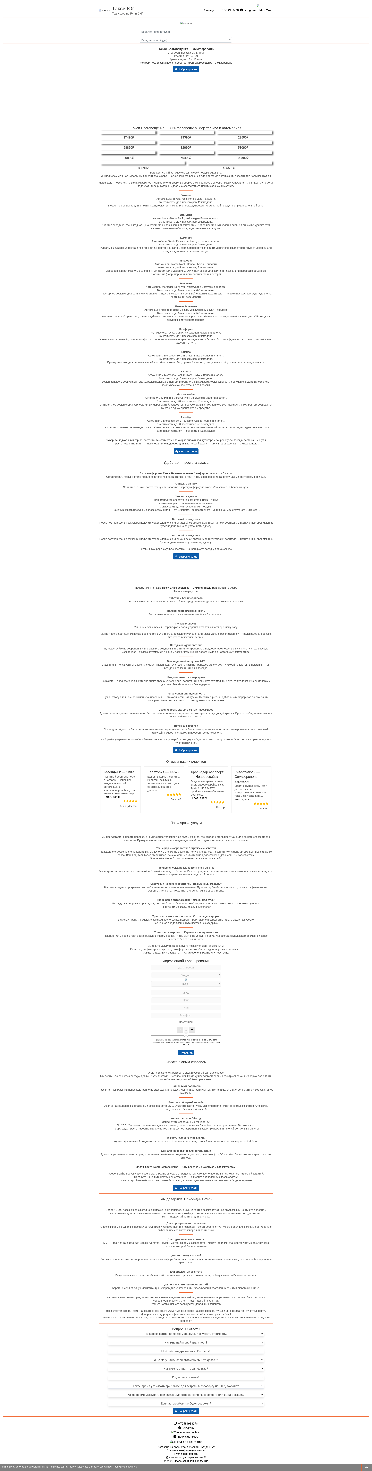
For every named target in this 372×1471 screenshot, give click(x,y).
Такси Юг (123, 8)
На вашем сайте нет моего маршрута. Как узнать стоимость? (186, 1333)
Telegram (249, 10)
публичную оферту (170, 1042)
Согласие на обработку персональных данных (186, 1447)
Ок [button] (366, 1467)
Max (268, 10)
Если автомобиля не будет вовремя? (186, 1403)
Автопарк (209, 10)
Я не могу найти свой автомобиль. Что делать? (186, 1360)
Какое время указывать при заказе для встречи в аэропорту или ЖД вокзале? (186, 1386)
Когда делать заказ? (186, 1377)
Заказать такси (187, 451)
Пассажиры (186, 1022)
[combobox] (186, 31)
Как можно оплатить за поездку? (186, 1368)
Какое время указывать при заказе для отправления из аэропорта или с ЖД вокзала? (186, 1394)
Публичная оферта (186, 1454)
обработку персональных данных (202, 1043)
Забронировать (187, 69)
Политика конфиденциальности (186, 1450)
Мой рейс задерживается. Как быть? (186, 1351)
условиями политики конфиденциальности (199, 1039)
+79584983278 (229, 10)
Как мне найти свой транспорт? (186, 1342)
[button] (112, 796)
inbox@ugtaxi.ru (187, 1437)
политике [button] (132, 1466)
